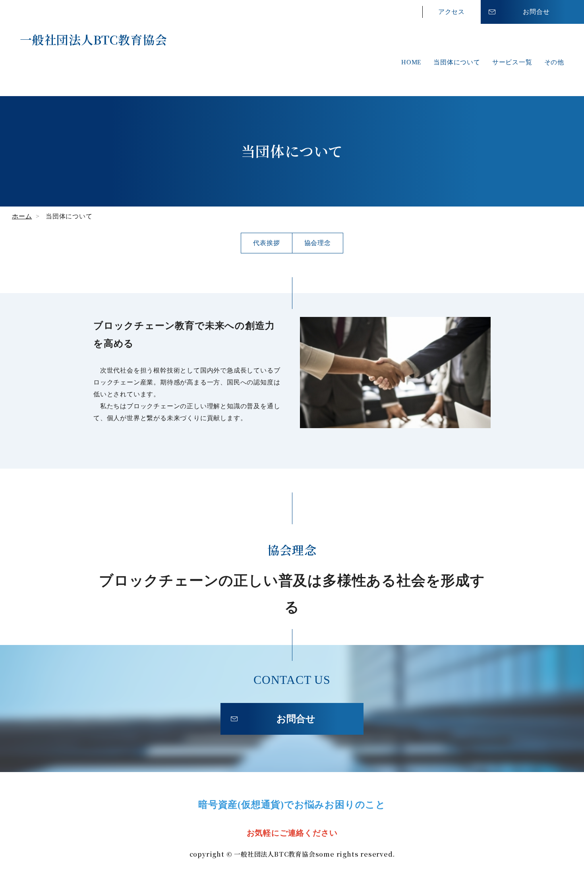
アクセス (451, 11)
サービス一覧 (512, 62)
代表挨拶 (266, 242)
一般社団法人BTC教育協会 (93, 39)
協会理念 (317, 242)
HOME (411, 62)
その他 (554, 62)
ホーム (22, 216)
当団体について (456, 62)
